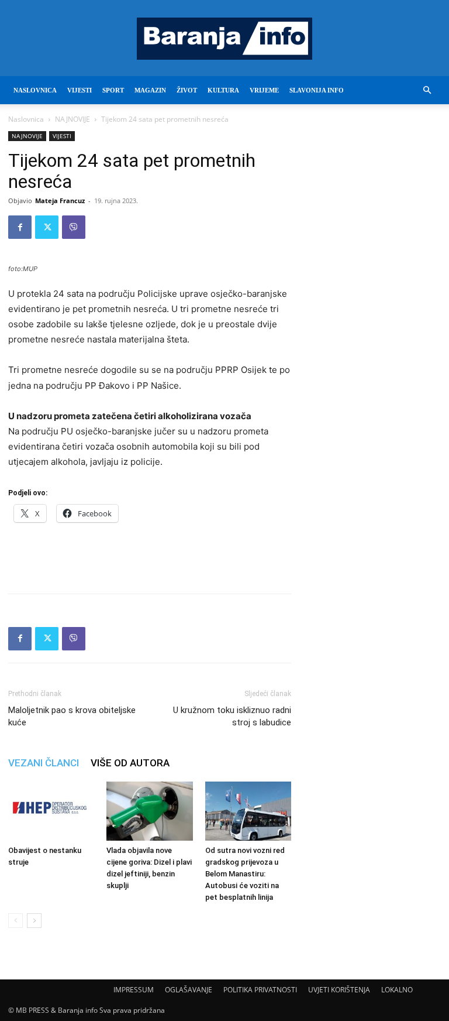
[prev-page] (15, 920)
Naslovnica (26, 119)
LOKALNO (397, 990)
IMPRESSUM (133, 990)
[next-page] (34, 920)
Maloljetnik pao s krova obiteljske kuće (72, 716)
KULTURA (223, 90)
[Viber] (73, 227)
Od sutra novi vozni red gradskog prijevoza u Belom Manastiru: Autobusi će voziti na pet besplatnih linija (245, 874)
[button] (427, 90)
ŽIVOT (187, 90)
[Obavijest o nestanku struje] (51, 811)
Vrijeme (264, 90)
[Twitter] (46, 227)
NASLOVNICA (35, 90)
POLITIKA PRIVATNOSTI (260, 990)
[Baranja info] (224, 39)
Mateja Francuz (60, 200)
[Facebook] (20, 227)
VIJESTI (79, 90)
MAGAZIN (150, 90)
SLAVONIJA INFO (316, 90)
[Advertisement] (149, 554)
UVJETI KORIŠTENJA (339, 990)
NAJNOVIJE (72, 119)
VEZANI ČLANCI (43, 763)
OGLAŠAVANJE (188, 990)
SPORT (113, 90)
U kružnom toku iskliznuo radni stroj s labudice (232, 716)
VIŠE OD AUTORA (130, 763)
